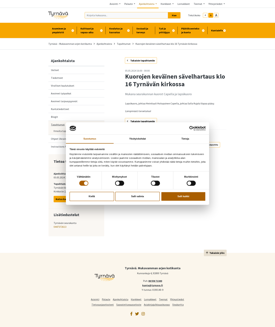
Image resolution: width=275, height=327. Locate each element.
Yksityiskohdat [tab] (137, 138)
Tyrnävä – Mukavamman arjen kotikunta (70, 43)
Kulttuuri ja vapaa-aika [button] (87, 30)
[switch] (119, 183)
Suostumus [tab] (89, 138)
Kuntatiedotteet (60, 109)
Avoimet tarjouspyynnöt (64, 101)
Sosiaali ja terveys (142, 30)
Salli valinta (137, 196)
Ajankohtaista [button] (147, 3)
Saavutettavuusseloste (128, 304)
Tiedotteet (57, 77)
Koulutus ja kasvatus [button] (116, 30)
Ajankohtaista (104, 43)
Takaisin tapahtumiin (142, 60)
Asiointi (95, 299)
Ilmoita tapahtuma (64, 131)
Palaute (106, 299)
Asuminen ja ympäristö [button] (59, 30)
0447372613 (60, 226)
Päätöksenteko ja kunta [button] (190, 30)
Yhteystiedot (177, 299)
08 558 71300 (155, 280)
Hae (174, 15)
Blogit (54, 116)
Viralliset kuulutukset (62, 85)
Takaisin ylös (217, 252)
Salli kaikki (183, 196)
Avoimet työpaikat (61, 93)
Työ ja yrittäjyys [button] (164, 30)
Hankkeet (136, 299)
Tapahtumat (124, 43)
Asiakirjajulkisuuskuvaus (157, 304)
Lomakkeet (183, 3)
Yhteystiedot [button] (215, 3)
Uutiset (55, 70)
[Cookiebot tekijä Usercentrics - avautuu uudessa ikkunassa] (192, 128)
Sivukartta (178, 304)
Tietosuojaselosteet (103, 304)
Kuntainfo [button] (217, 30)
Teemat (163, 299)
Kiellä (92, 196)
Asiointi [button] (114, 3)
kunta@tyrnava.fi (152, 285)
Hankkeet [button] (166, 3)
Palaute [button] (128, 3)
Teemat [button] (198, 3)
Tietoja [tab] (185, 138)
